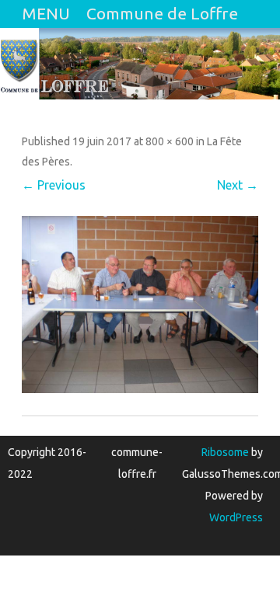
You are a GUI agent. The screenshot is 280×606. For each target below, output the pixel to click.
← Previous (54, 185)
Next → (237, 185)
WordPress (236, 517)
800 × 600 (169, 141)
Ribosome (225, 452)
